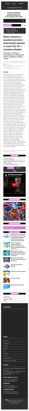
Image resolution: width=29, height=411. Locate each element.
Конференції (6, 343)
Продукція (5, 353)
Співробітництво (7, 358)
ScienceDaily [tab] (18, 168)
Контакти (21, 3)
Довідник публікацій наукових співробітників (13, 161)
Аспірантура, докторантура (10, 360)
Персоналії (6, 348)
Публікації (13, 29)
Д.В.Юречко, (13, 57)
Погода (5, 301)
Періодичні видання (8, 158)
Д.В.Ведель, (19, 57)
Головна (8, 3)
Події (4, 350)
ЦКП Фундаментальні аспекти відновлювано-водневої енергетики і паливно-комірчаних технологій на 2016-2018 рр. (18, 253)
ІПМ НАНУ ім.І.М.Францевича (16, 402)
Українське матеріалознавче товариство (16, 265)
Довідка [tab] (14, 170)
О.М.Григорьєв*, (7, 53)
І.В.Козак (5, 59)
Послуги (5, 355)
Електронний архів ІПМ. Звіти (10, 164)
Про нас (14, 3)
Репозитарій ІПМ (7, 162)
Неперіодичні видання (8, 159)
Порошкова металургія (12, 31)
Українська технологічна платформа (18, 271)
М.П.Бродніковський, (8, 55)
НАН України (6, 296)
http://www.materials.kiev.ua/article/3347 (11, 68)
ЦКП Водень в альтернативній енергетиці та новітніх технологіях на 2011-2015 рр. (18, 259)
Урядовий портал (7, 297)
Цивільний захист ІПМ (15, 278)
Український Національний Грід (17, 285)
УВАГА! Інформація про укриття (14, 7)
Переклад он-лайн (7, 299)
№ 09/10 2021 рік (11, 32)
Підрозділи (6, 340)
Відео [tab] (11, 168)
